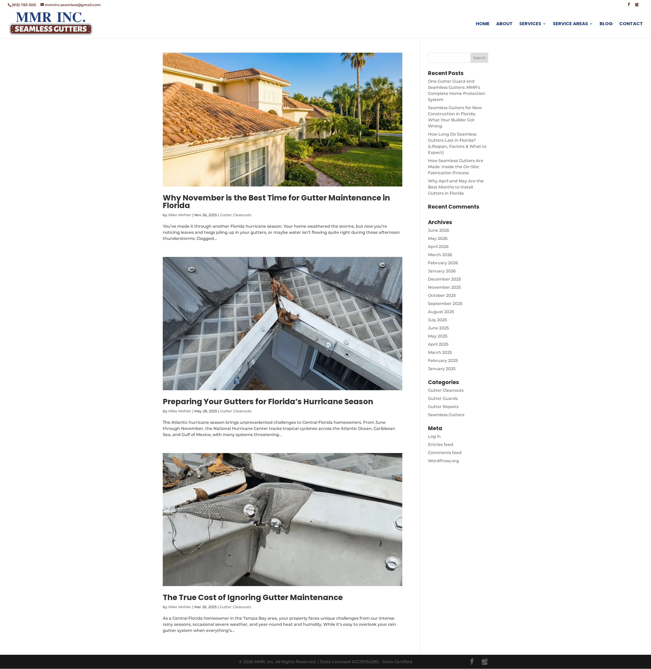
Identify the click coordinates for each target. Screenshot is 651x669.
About (504, 24)
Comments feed (445, 452)
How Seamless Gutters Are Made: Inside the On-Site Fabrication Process (455, 166)
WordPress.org (443, 460)
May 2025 (437, 336)
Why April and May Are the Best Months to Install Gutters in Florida (456, 187)
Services (530, 24)
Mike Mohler (179, 215)
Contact (631, 24)
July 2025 (437, 319)
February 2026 (443, 262)
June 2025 (438, 328)
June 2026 (438, 230)
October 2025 (442, 295)
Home (483, 24)
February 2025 (443, 360)
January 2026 (442, 271)
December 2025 (444, 279)
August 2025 (441, 311)
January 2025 (441, 368)
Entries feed (440, 444)
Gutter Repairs (443, 406)
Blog (606, 24)
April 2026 (438, 246)
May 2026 (438, 238)
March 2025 (440, 352)
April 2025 (438, 344)
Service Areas (570, 24)
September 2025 (445, 303)
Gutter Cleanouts (235, 215)
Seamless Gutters (446, 414)
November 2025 (444, 287)
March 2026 (440, 254)
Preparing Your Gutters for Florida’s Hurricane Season (268, 401)
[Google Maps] (637, 6)
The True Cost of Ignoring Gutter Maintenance (253, 597)
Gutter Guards (443, 398)
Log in (434, 436)
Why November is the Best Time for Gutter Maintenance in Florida (276, 201)
